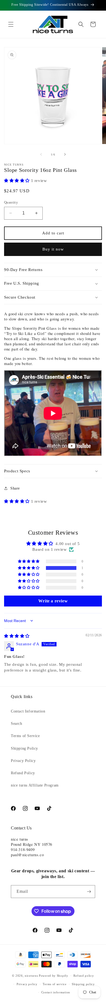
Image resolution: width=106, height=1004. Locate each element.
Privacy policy (27, 984)
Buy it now (53, 249)
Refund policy (83, 975)
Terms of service (54, 984)
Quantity (11, 202)
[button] (11, 24)
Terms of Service (25, 736)
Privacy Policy (23, 761)
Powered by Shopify (53, 975)
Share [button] (15, 488)
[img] (17, 636)
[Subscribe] (89, 891)
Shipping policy (83, 984)
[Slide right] (65, 154)
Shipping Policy (24, 748)
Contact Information (28, 711)
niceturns (31, 975)
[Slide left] (41, 154)
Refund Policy (23, 773)
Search (16, 724)
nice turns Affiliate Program (35, 785)
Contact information (55, 992)
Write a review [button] (53, 601)
